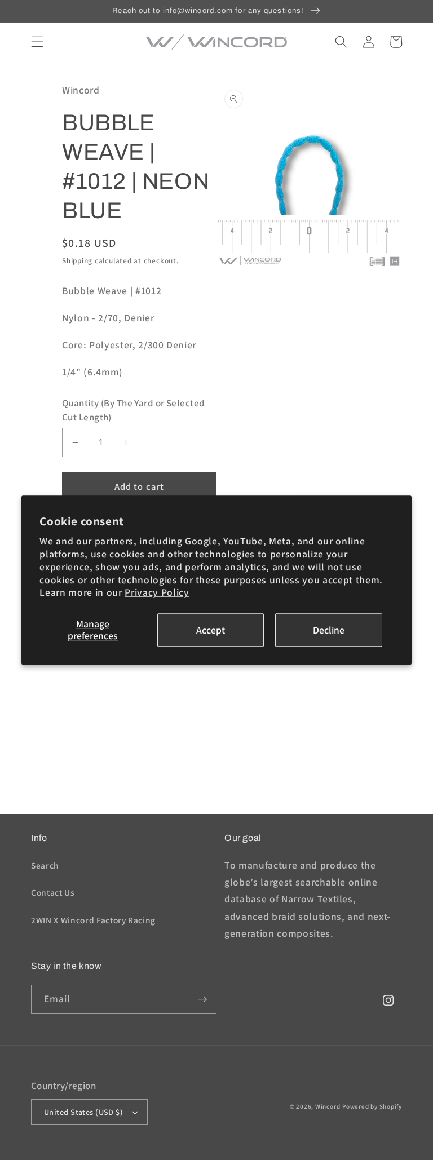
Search (45, 865)
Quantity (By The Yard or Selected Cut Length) (133, 410)
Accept (210, 629)
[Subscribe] (202, 999)
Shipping (77, 260)
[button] (37, 41)
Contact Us (53, 892)
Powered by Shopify (372, 1106)
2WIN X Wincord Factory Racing (93, 920)
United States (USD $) (83, 1111)
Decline (328, 629)
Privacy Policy (157, 592)
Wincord (327, 1106)
